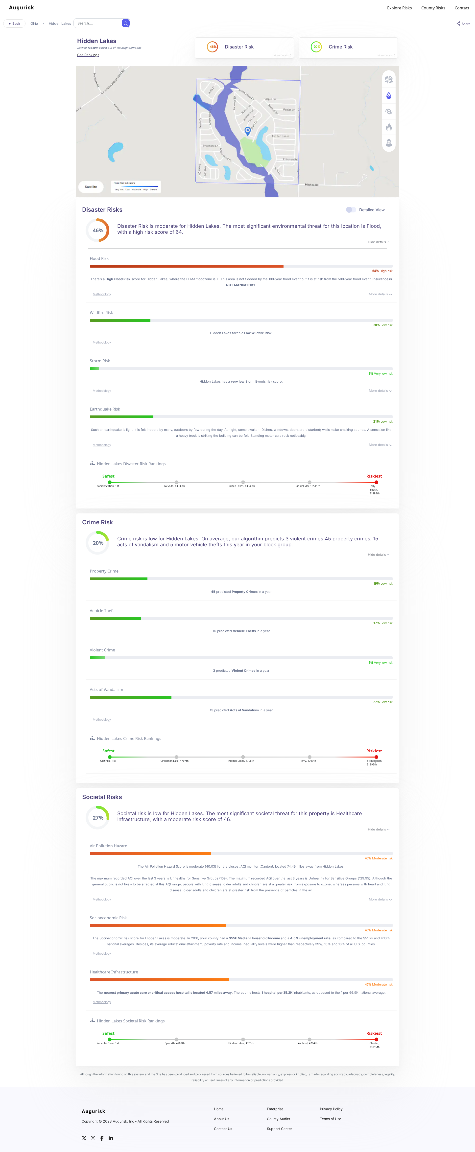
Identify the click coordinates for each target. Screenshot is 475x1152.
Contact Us (223, 1129)
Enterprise (275, 1109)
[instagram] (93, 1138)
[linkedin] (110, 1138)
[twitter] (84, 1138)
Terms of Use (330, 1119)
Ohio (34, 23)
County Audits (278, 1119)
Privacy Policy (331, 1109)
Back (16, 23)
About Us (221, 1119)
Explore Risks (399, 8)
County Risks (433, 8)
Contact (462, 8)
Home (218, 1109)
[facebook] (101, 1138)
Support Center (279, 1129)
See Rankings (88, 55)
